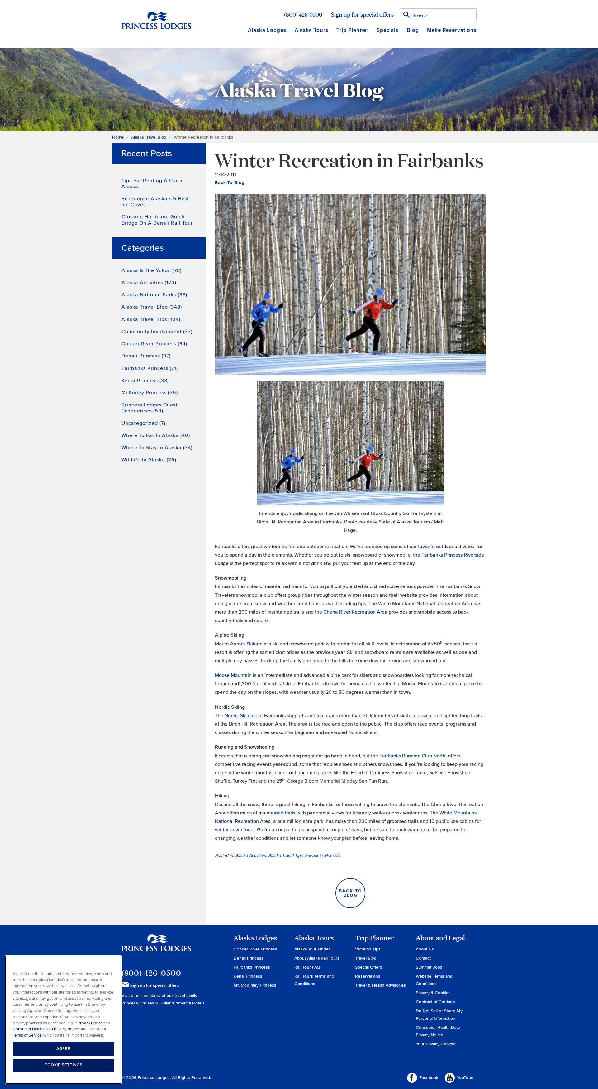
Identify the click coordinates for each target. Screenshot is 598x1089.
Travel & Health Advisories (380, 985)
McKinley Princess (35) (149, 393)
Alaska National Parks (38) (154, 295)
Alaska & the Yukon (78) (151, 270)
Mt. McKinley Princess (255, 985)
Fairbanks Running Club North (412, 756)
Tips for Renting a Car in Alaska (152, 183)
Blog (413, 30)
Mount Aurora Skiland (239, 644)
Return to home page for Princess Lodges (156, 20)
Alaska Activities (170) (148, 283)
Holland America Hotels (182, 1003)
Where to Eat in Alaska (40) (155, 435)
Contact (423, 958)
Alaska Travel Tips (285, 855)
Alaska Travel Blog (148, 137)
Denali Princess (248, 958)
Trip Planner (352, 30)
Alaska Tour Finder (312, 949)
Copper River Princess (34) (154, 344)
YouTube (465, 1077)
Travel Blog (366, 958)
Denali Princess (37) (146, 356)
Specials (387, 30)
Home (118, 137)
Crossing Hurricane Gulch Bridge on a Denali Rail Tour (157, 220)
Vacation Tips (368, 949)
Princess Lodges (156, 946)
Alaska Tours (311, 30)
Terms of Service (27, 1035)
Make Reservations (452, 30)
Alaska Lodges (267, 30)
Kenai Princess (248, 976)
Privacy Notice (90, 1022)
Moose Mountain (233, 675)
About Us (425, 949)
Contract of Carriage (435, 1001)
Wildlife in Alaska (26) (148, 460)
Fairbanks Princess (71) (149, 368)
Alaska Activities (250, 855)
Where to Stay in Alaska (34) (156, 448)
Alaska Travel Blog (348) (151, 307)
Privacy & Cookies (433, 992)
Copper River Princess (255, 949)
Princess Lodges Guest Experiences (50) (149, 408)
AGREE (63, 1048)
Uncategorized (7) (143, 423)
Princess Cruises (138, 1003)
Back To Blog (229, 182)
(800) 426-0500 (303, 14)
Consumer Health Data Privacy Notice (46, 1029)
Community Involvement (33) (156, 331)
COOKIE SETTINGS (64, 1064)
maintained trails (277, 813)
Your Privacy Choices (436, 1044)
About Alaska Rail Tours (316, 958)
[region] (63, 1019)
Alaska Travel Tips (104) (150, 319)
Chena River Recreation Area (355, 612)
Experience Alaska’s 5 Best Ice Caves (155, 202)
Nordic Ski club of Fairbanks (255, 715)
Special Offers (368, 967)
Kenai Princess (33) (145, 380)
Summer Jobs (429, 967)
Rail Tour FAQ (307, 967)
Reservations (367, 976)
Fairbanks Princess (323, 855)
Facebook (428, 1077)
